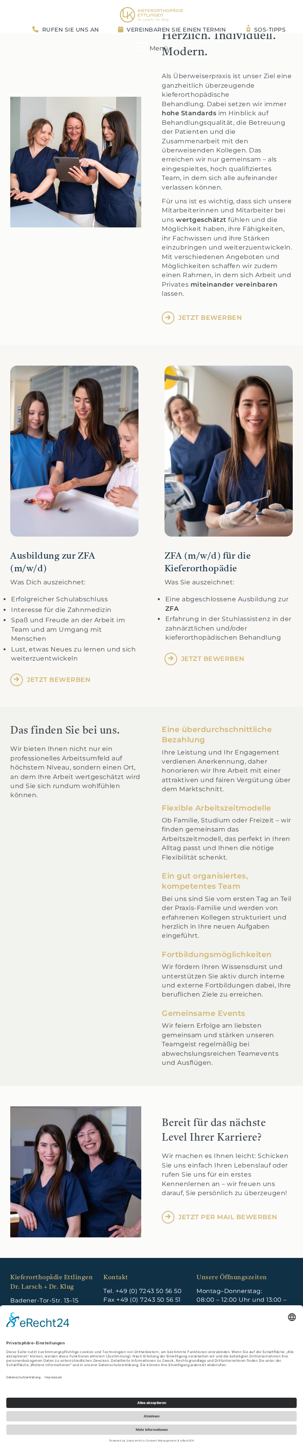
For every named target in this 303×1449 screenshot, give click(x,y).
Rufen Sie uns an (70, 29)
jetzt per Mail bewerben (227, 1217)
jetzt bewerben (210, 317)
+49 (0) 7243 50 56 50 (149, 1291)
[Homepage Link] (151, 15)
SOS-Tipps (270, 29)
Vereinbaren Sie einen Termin (176, 29)
